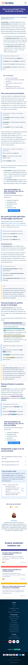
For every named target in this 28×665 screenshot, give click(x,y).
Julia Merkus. (18, 17)
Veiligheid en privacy (14, 662)
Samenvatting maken (14, 629)
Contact (14, 634)
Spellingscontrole (14, 631)
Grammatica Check (14, 626)
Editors (14, 604)
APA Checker (14, 622)
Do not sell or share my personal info (14, 659)
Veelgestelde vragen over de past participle (15, 88)
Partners (14, 610)
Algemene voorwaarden (14, 612)
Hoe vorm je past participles (12, 78)
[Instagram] (13, 641)
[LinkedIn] (17, 641)
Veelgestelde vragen (14, 608)
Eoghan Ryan (11, 18)
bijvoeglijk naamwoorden (13, 223)
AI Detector (14, 620)
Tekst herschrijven (14, 627)
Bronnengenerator (14, 624)
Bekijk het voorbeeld (14, 210)
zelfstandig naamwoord (21, 225)
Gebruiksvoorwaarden (14, 657)
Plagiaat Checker (14, 618)
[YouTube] (10, 641)
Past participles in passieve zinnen (13, 86)
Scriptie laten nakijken (14, 616)
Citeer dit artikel (22, 490)
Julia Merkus (14, 520)
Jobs (14, 606)
